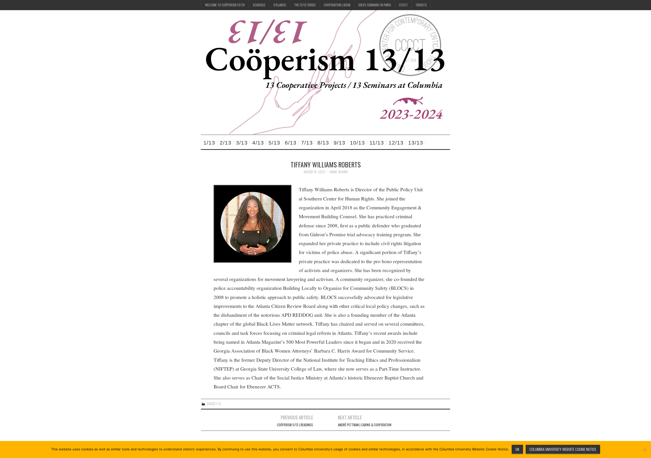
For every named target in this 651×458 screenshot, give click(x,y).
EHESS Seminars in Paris (374, 5)
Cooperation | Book (337, 5)
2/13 (225, 143)
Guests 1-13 (214, 403)
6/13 (291, 143)
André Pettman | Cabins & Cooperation (364, 424)
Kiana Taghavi (339, 171)
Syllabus (279, 5)
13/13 (415, 143)
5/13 (274, 143)
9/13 (339, 143)
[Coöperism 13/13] (325, 71)
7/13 (307, 143)
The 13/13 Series (305, 5)
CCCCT (403, 5)
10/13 (357, 143)
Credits (421, 5)
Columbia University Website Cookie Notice (562, 449)
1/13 (209, 143)
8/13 (323, 143)
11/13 (376, 143)
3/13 (242, 143)
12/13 (396, 143)
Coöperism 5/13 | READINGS (295, 424)
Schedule (259, 5)
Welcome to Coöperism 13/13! (225, 5)
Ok (517, 449)
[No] (644, 449)
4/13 (258, 143)
